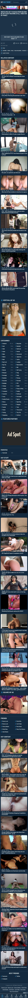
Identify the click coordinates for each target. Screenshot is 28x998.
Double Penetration (7, 399)
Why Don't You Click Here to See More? (14, 37)
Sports (22, 399)
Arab (7, 348)
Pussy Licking (22, 388)
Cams (26, 996)
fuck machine (17, 50)
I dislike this (24, 43)
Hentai (22, 351)
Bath (7, 359)
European (7, 404)
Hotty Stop (5, 729)
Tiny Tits (22, 412)
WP (5, 2)
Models (16, 996)
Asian (7, 351)
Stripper (22, 404)
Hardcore (22, 348)
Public (22, 386)
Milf (22, 367)
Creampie (7, 391)
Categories (7, 996)
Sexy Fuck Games (21, 729)
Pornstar (22, 380)
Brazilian (7, 378)
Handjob (22, 346)
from (8, 50)
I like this (17, 43)
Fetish (7, 409)
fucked (24, 50)
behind (4, 50)
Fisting (7, 412)
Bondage (7, 375)
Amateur (7, 343)
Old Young (22, 370)
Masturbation (22, 364)
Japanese (22, 356)
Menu (24, 992)
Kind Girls (19, 721)
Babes (7, 356)
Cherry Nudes (5, 726)
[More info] (26, 73)
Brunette (7, 380)
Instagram (4, 979)
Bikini (7, 367)
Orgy (22, 372)
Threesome (22, 409)
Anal (7, 346)
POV (4, 48)
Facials (7, 407)
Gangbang (7, 415)
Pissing (22, 378)
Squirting (22, 401)
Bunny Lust (5, 721)
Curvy (7, 396)
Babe (7, 354)
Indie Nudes (5, 731)
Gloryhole (22, 343)
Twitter (18, 976)
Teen (22, 407)
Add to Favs (6, 53)
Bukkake (7, 383)
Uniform (22, 415)
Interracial (22, 354)
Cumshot (7, 394)
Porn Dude (19, 726)
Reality (22, 391)
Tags (12, 996)
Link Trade (19, 724)
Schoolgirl (22, 396)
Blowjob (7, 372)
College (7, 386)
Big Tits (7, 364)
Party (22, 375)
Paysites (21, 996)
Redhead (22, 394)
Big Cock (7, 362)
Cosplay (7, 388)
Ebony (7, 401)
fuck (12, 50)
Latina (22, 359)
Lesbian (22, 362)
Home (2, 996)
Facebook (4, 976)
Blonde (7, 370)
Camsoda (7, 452)
